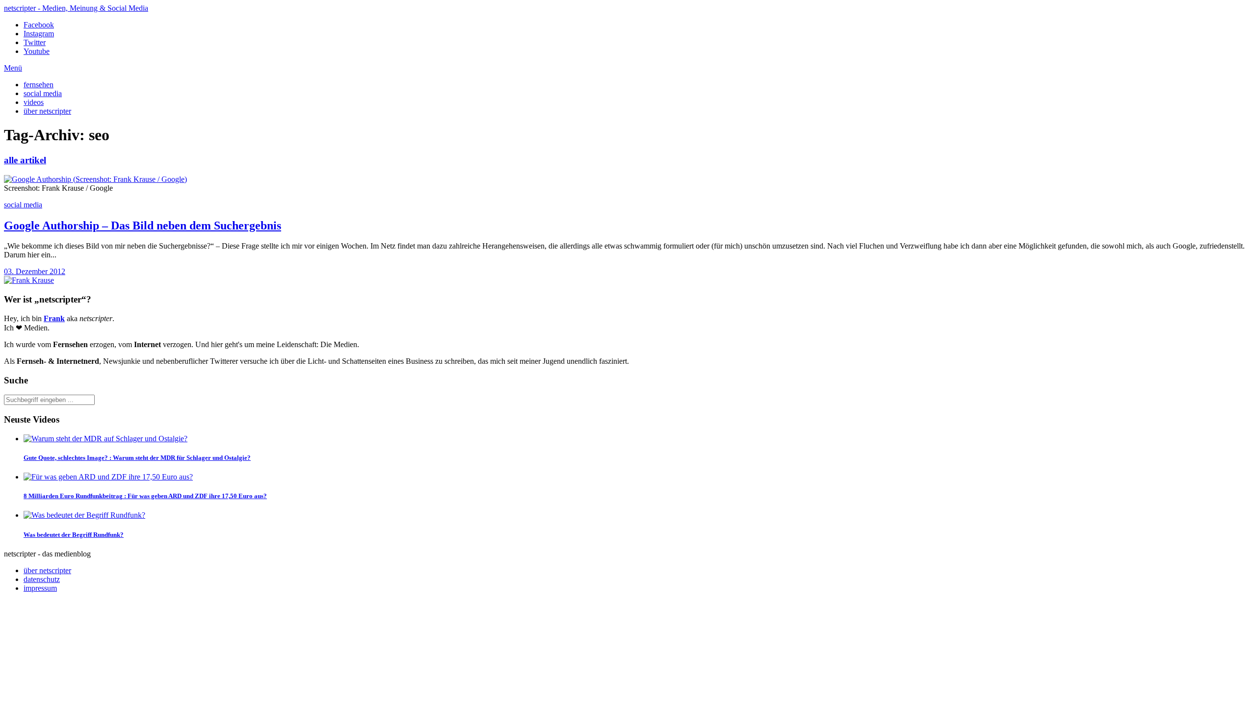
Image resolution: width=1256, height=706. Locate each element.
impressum (40, 588)
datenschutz (42, 579)
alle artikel (25, 160)
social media (43, 93)
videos (34, 102)
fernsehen (38, 84)
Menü (13, 68)
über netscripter (47, 111)
